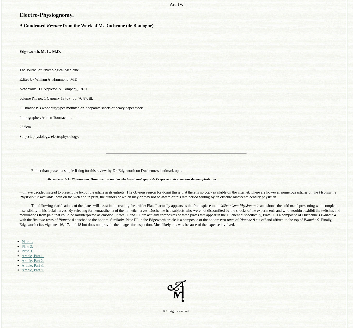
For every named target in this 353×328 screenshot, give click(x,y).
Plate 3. (27, 251)
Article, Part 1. (33, 256)
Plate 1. (27, 241)
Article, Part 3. (33, 265)
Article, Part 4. (33, 270)
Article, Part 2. (33, 260)
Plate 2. (27, 246)
